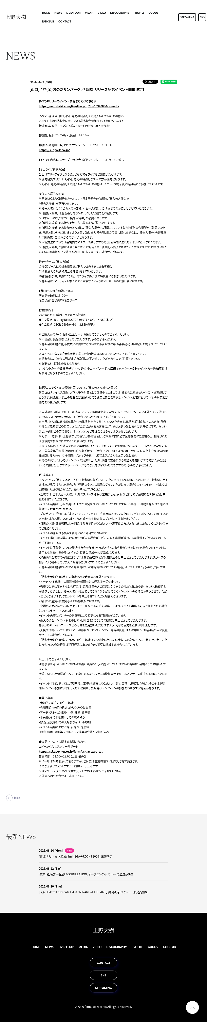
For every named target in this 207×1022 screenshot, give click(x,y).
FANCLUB (48, 21)
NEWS (58, 13)
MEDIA (89, 13)
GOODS (153, 13)
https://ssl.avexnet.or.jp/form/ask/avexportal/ (71, 751)
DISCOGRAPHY (119, 13)
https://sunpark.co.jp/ (54, 150)
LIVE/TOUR (73, 13)
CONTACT (64, 21)
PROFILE (139, 13)
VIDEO (102, 13)
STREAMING (187, 17)
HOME (46, 13)
